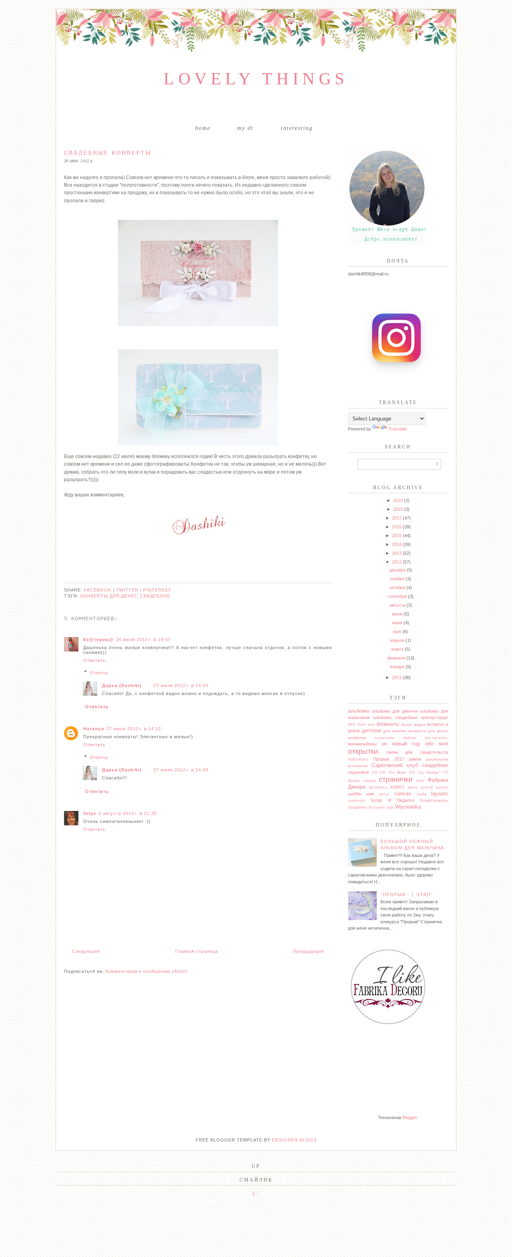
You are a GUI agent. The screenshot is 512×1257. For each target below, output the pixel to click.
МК (384, 744)
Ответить (94, 660)
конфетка (357, 737)
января (397, 666)
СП (374, 772)
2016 (397, 526)
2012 (397, 562)
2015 (397, 535)
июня (397, 622)
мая (397, 631)
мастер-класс (436, 738)
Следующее (86, 951)
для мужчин (394, 731)
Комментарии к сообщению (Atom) (147, 971)
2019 (398, 500)
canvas (402, 794)
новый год (406, 744)
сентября (397, 596)
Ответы (99, 672)
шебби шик (361, 793)
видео (420, 724)
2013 (397, 553)
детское (371, 730)
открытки (363, 751)
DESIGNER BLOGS (294, 1139)
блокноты (387, 724)
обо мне (436, 744)
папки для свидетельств (417, 752)
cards (421, 794)
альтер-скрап (434, 717)
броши (406, 725)
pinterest (157, 590)
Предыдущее (308, 951)
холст (397, 787)
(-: (256, 1193)
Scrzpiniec (377, 807)
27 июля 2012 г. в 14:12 (133, 728)
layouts (439, 794)
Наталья (93, 728)
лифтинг (409, 738)
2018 (398, 509)
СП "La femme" (424, 772)
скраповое (358, 772)
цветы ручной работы (428, 787)
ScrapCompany (434, 800)
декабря (397, 570)
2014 (397, 544)
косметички (384, 738)
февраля (396, 657)
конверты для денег (108, 596)
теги (420, 780)
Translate (397, 428)
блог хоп (366, 724)
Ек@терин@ (98, 639)
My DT (245, 128)
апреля (397, 640)
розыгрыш (358, 765)
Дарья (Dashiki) (122, 685)
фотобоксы (378, 787)
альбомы (359, 711)
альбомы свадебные (395, 717)
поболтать (358, 759)
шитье (384, 794)
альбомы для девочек (395, 711)
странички (395, 779)
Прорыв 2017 (388, 759)
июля (397, 614)
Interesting (297, 128)
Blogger (409, 1117)
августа (397, 605)
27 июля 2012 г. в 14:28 (181, 769)
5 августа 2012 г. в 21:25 (127, 813)
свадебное (155, 596)
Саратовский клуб (395, 765)
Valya (89, 813)
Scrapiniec (357, 807)
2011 (397, 677)
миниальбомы (362, 743)
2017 (397, 518)
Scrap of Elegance (392, 800)
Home (202, 128)
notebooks (356, 801)
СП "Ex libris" (393, 772)
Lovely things (256, 79)
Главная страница (196, 951)
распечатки (437, 759)
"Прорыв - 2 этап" (406, 894)
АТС (352, 724)
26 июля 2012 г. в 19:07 (143, 639)
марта (397, 649)
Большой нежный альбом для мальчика (412, 844)
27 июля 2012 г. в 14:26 (181, 685)
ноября (397, 578)
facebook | (100, 590)
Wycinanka (408, 807)
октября (397, 587)
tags (390, 807)
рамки (415, 759)
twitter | (129, 590)
